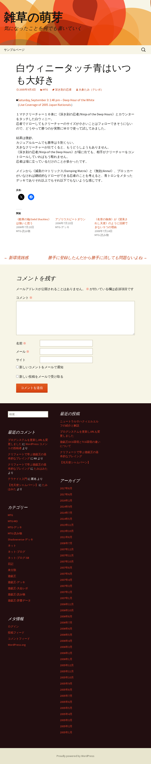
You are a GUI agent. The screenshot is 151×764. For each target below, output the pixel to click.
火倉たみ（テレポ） (91, 89)
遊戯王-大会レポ (18, 588)
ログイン (13, 626)
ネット (12, 545)
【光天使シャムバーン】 (75, 462)
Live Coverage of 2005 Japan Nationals (45, 105)
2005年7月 (66, 695)
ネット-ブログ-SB (18, 558)
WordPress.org (17, 645)
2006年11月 (67, 604)
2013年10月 (67, 531)
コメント (24, 298)
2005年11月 (67, 671)
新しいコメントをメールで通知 (41, 367)
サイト (21, 360)
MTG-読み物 (15, 533)
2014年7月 (66, 512)
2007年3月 (66, 586)
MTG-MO (13, 521)
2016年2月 (66, 500)
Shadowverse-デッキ (20, 539)
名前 (21, 343)
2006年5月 (66, 634)
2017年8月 (66, 488)
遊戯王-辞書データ (19, 600)
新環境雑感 (16, 257)
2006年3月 (66, 647)
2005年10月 (67, 677)
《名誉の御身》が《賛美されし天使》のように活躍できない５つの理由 (111, 223)
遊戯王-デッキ (16, 582)
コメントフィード (19, 638)
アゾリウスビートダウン (70, 219)
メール (22, 351)
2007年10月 (67, 561)
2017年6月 (66, 494)
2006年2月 (66, 653)
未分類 (12, 570)
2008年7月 (66, 543)
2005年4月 (66, 714)
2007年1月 (66, 598)
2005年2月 (66, 726)
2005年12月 (67, 665)
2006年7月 (66, 622)
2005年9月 (66, 683)
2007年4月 (66, 580)
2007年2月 (66, 592)
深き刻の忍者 (63, 89)
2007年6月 (66, 573)
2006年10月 (67, 610)
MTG (45, 89)
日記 (10, 564)
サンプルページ (14, 50)
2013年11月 (67, 525)
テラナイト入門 (17, 479)
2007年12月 (67, 549)
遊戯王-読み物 (16, 594)
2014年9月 (66, 506)
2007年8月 (66, 567)
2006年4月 (66, 641)
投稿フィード (16, 632)
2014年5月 (66, 519)
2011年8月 (66, 537)
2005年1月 (66, 732)
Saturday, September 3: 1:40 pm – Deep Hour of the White (56, 100)
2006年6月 (66, 628)
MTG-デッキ (15, 527)
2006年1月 (66, 659)
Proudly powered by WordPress (75, 756)
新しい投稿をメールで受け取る (41, 376)
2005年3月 (66, 720)
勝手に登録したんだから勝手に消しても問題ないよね (97, 257)
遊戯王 (12, 576)
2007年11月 (67, 555)
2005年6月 (66, 702)
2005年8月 (66, 689)
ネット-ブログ (16, 551)
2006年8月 (66, 616)
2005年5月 (66, 708)
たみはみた (41, 468)
